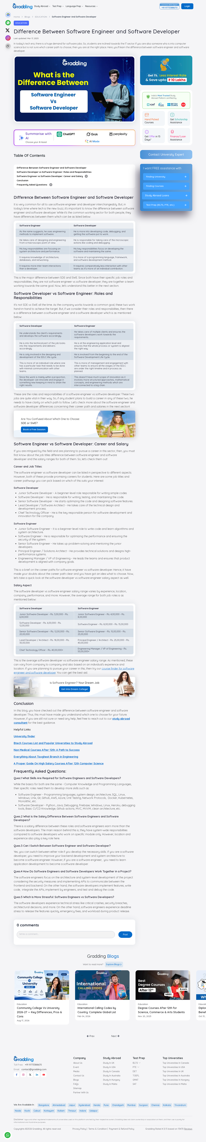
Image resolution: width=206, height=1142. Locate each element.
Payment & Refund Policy (121, 1129)
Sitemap (77, 1088)
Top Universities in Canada (176, 1063)
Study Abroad (41, 6)
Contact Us (78, 1075)
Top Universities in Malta (175, 1084)
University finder (24, 736)
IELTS (135, 1063)
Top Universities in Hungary (176, 1079)
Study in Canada (111, 1071)
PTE (134, 1067)
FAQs (76, 1084)
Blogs (76, 1079)
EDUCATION (21, 23)
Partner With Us (81, 1092)
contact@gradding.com (33, 1069)
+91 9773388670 (33, 1064)
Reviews (188, 1129)
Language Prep (73, 6)
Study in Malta (110, 1084)
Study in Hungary (111, 1079)
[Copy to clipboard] (7, 46)
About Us (77, 1063)
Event (76, 1067)
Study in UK (108, 1063)
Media (76, 1071)
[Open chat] (7, 1135)
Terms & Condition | (98, 1129)
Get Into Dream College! (74, 689)
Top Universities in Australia (176, 1075)
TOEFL (136, 1075)
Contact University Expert (166, 154)
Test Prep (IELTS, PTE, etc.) (160, 204)
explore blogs (113, 964)
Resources (90, 6)
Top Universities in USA (174, 1067)
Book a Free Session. (34, 429)
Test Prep (57, 6)
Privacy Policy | (80, 1129)
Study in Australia (111, 1075)
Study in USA (109, 1067)
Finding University (155, 176)
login (187, 6)
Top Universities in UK (173, 1071)
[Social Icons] (16, 1074)
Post (125, 934)
